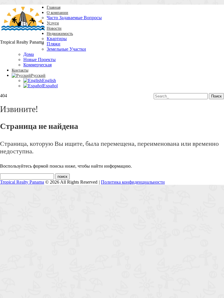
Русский (38, 75)
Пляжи (53, 43)
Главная (53, 7)
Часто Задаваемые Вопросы (74, 17)
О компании (57, 12)
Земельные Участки (66, 49)
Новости (54, 28)
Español (50, 85)
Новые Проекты (39, 59)
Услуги (53, 23)
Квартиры (57, 38)
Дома (28, 54)
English (49, 80)
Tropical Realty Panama (22, 182)
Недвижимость (60, 33)
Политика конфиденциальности (133, 182)
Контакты (20, 70)
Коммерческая (37, 64)
